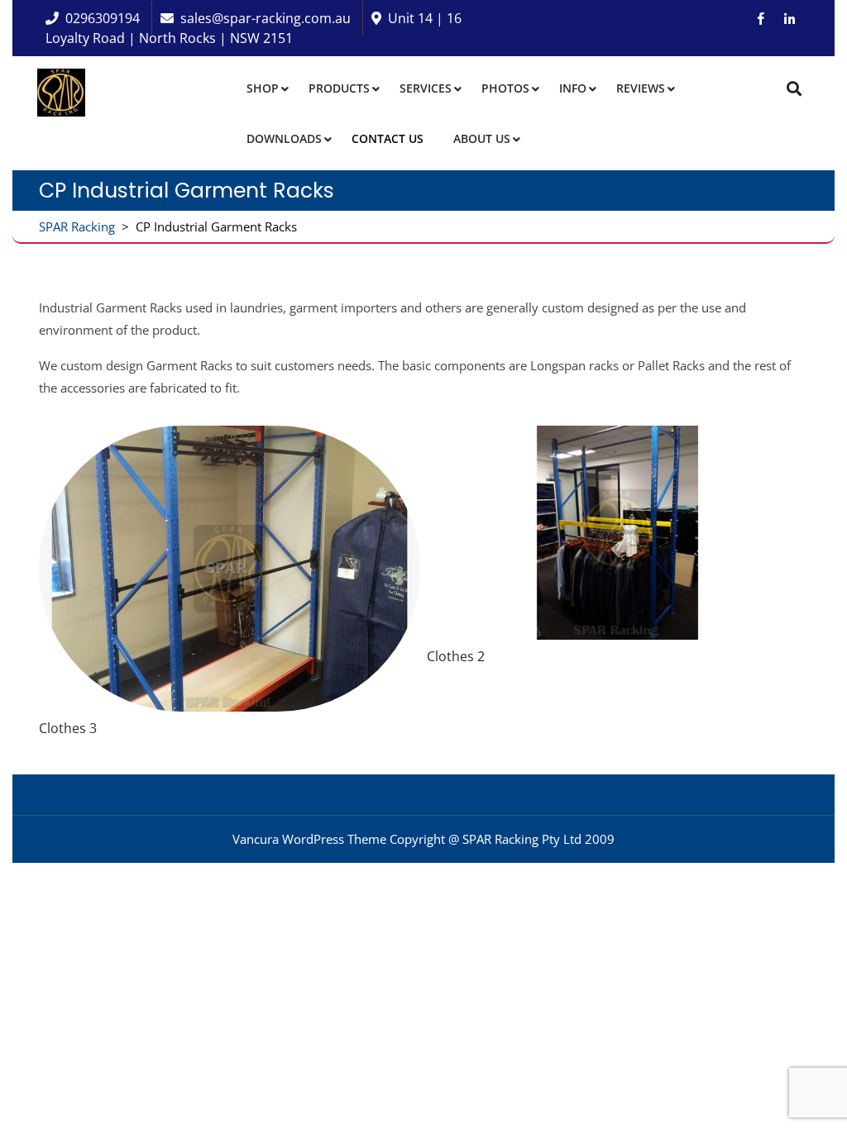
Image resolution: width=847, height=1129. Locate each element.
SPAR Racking (77, 226)
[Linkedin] (789, 18)
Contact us (388, 138)
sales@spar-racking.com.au (265, 18)
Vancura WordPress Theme (309, 839)
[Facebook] (761, 18)
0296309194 (102, 18)
